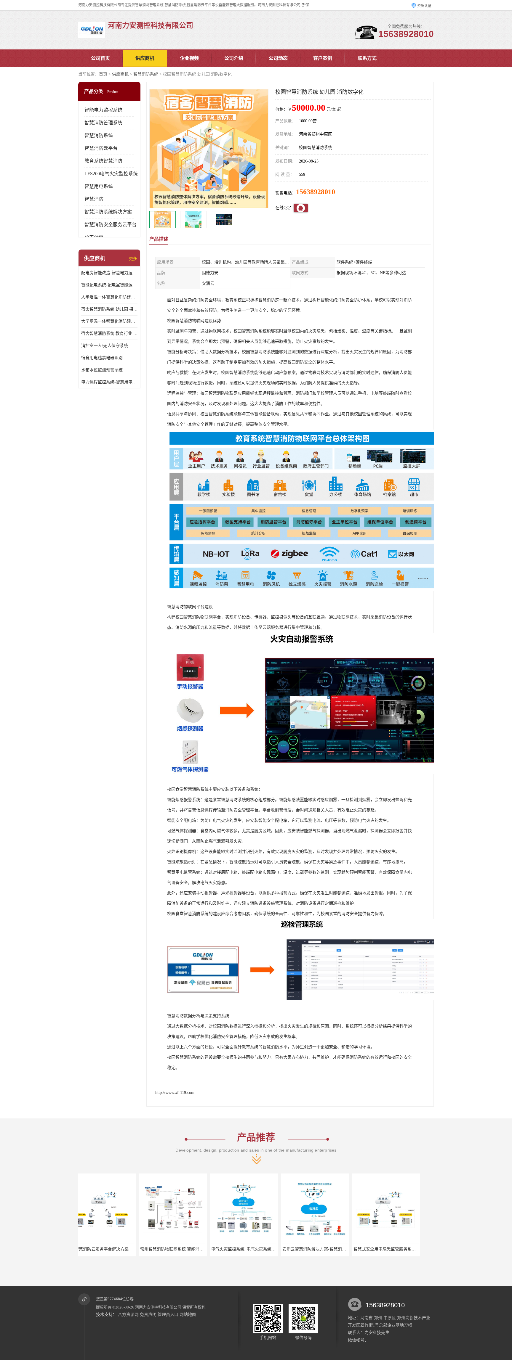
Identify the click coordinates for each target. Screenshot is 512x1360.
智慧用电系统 (98, 186)
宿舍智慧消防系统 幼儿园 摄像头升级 (109, 309)
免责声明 (148, 1314)
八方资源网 (128, 1314)
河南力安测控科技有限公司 (158, 1307)
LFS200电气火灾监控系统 (111, 173)
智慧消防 (93, 199)
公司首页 (100, 58)
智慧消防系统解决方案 (108, 211)
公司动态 (278, 58)
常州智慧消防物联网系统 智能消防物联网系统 (122, 1249)
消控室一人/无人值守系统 (104, 345)
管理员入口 (168, 1314)
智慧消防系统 (145, 74)
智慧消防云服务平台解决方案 (397, 1249)
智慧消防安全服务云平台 (110, 224)
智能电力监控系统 (103, 109)
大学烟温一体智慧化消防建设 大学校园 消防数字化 (109, 297)
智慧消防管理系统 (103, 122)
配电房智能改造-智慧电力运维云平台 (109, 273)
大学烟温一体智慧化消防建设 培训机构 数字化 (109, 321)
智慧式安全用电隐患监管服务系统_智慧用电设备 (337, 1249)
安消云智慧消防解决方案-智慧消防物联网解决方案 (268, 1249)
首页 (103, 74)
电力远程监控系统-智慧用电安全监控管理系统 (109, 382)
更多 (133, 258)
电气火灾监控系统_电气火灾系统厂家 (185, 1249)
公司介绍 (233, 58)
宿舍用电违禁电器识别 (102, 358)
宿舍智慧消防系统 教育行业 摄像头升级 (109, 333)
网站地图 (188, 1314)
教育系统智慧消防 (103, 160)
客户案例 (322, 58)
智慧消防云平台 (101, 148)
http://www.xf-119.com (174, 1092)
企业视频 (189, 58)
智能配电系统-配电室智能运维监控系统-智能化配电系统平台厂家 (109, 285)
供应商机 (144, 58)
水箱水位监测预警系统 (102, 370)
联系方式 (367, 58)
